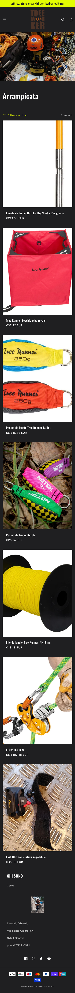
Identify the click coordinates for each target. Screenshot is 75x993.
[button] (4, 19)
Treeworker (32, 986)
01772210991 (21, 945)
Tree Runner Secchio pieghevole (26, 320)
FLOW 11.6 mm (15, 750)
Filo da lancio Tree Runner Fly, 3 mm (28, 642)
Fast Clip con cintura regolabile (26, 857)
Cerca (10, 885)
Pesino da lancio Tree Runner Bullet (28, 427)
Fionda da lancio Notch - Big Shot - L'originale (35, 213)
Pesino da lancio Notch (20, 535)
